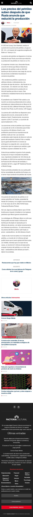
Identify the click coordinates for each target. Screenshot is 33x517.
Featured (16, 473)
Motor (16, 481)
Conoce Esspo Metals (8, 318)
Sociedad (27, 477)
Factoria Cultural (11, 514)
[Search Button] (31, 2)
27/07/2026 (4, 320)
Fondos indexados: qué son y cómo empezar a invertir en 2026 (16, 392)
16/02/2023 (16, 23)
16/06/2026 (4, 347)
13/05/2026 (4, 371)
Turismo (27, 483)
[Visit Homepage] (16, 2)
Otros (16, 483)
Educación (6, 475)
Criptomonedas (6, 473)
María (8, 23)
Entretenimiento (6, 483)
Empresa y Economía (9, 314)
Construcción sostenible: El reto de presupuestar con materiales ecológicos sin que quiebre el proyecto (15, 342)
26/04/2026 (4, 395)
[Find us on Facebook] (14, 407)
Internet (16, 478)
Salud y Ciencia (27, 474)
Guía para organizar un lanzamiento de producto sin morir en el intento (13, 368)
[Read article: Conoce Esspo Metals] (16, 308)
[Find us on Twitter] (18, 407)
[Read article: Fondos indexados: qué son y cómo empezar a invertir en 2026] (16, 381)
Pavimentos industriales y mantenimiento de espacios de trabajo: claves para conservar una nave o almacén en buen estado (16, 463)
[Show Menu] (2, 2)
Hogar (16, 475)
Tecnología (27, 480)
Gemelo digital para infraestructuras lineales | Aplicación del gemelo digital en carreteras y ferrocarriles (16, 440)
